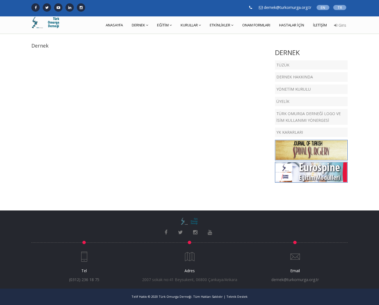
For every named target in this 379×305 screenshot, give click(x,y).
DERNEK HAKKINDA (294, 77)
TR (339, 7)
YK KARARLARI (289, 132)
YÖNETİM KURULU (293, 89)
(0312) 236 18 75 (84, 279)
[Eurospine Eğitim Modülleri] (311, 171)
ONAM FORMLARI (256, 25)
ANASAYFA (114, 25)
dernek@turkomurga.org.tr (295, 279)
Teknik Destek (236, 296)
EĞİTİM (163, 25)
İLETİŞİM (320, 25)
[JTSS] (311, 149)
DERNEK (138, 25)
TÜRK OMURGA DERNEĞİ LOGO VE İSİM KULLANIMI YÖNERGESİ (308, 117)
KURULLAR (189, 25)
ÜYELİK (282, 101)
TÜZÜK (282, 65)
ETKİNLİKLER (220, 25)
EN (323, 7)
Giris (341, 25)
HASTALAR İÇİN (291, 25)
